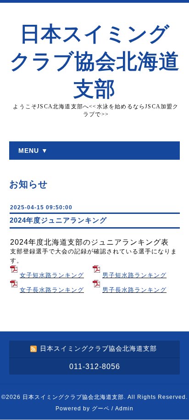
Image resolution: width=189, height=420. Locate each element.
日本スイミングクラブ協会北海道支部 (95, 61)
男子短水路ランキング (134, 275)
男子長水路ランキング (134, 289)
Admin (124, 408)
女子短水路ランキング (52, 275)
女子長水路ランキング (52, 289)
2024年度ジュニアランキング (58, 220)
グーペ (101, 408)
